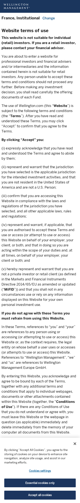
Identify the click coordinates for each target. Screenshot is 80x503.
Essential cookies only (40, 483)
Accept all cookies (40, 495)
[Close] (75, 443)
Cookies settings (40, 470)
